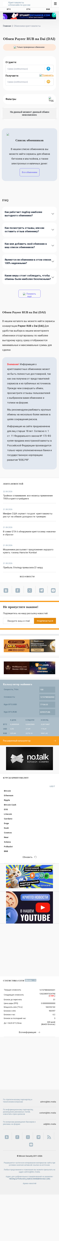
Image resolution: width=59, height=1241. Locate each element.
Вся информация (27, 1032)
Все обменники (29, 172)
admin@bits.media (48, 1102)
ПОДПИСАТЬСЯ (45, 621)
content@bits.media (47, 1113)
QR (48, 1179)
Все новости (27, 576)
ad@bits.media (49, 1124)
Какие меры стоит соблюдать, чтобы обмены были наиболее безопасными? (28, 277)
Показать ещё (31, 295)
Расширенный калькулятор (17, 741)
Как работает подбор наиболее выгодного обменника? (23, 214)
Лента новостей (13, 484)
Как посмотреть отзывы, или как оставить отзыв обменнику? (24, 230)
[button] (49, 69)
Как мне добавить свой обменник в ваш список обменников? (26, 245)
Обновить (28, 857)
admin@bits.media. (32, 1172)
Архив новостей (29, 1183)
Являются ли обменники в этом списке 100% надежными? (28, 261)
